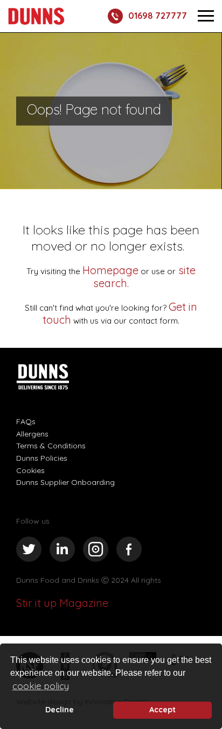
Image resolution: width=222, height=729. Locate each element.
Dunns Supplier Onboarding (65, 482)
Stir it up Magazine (62, 603)
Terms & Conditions (51, 446)
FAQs (26, 421)
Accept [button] (162, 709)
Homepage (110, 270)
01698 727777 (157, 15)
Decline (59, 709)
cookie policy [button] (40, 685)
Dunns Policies (41, 458)
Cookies (30, 470)
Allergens (32, 434)
